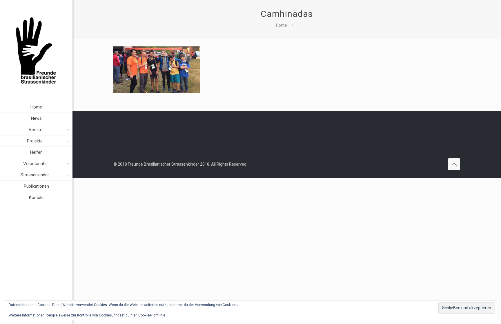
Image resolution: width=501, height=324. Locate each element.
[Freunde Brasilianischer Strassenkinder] (36, 50)
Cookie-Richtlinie (151, 315)
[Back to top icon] (454, 164)
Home (281, 25)
